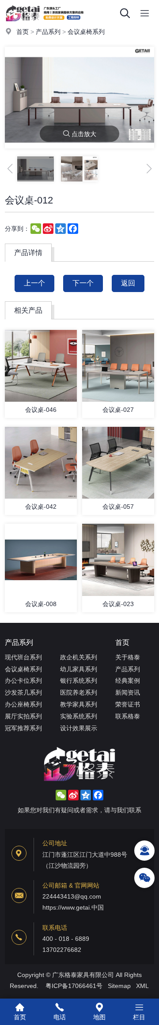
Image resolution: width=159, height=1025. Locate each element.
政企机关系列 (78, 657)
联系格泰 (127, 716)
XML (142, 985)
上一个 (34, 283)
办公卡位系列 (23, 680)
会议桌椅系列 (86, 31)
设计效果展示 (78, 728)
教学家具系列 (78, 704)
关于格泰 (127, 657)
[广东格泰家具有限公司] (44, 24)
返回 (128, 283)
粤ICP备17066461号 (73, 985)
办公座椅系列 (23, 704)
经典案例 (127, 680)
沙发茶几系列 (23, 692)
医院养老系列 (78, 692)
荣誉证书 (127, 704)
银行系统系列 (78, 680)
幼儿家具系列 (78, 669)
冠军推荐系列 (23, 728)
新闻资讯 (127, 692)
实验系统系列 (78, 716)
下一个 (83, 283)
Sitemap (119, 985)
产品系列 (48, 31)
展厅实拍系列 (23, 716)
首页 (22, 31)
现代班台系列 (23, 657)
